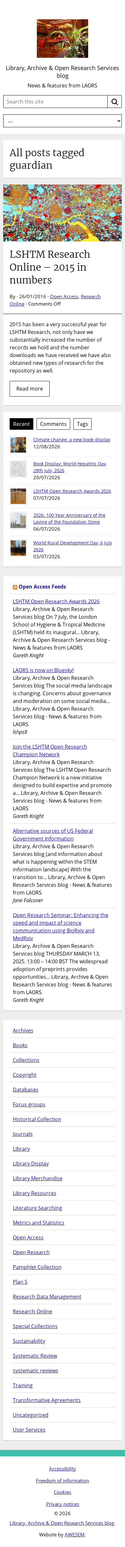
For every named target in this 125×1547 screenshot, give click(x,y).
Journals (23, 1134)
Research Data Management (47, 1296)
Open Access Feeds (42, 586)
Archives (23, 1030)
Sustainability (29, 1341)
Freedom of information (62, 1480)
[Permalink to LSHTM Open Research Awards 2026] (18, 496)
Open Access (64, 296)
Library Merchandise (38, 1178)
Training (23, 1385)
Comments (53, 423)
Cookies (62, 1492)
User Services (29, 1429)
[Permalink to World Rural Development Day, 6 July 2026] (18, 548)
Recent (21, 423)
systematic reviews (35, 1370)
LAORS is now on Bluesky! (43, 670)
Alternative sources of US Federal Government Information (53, 834)
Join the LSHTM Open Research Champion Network (50, 750)
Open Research (31, 1252)
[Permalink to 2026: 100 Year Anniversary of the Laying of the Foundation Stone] (18, 520)
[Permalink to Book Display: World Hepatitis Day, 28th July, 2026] (18, 469)
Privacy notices (62, 1504)
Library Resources (34, 1193)
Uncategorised (30, 1414)
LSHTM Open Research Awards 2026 (72, 491)
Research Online (32, 1311)
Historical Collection (37, 1119)
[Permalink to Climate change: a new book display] (18, 445)
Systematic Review (35, 1355)
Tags (82, 423)
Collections (26, 1060)
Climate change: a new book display (71, 439)
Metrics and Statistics (38, 1222)
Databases (25, 1089)
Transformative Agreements (47, 1400)
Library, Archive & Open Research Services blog (62, 71)
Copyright (25, 1074)
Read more (29, 388)
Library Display (31, 1163)
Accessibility (62, 1468)
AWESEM (75, 1534)
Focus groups (29, 1104)
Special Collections (35, 1326)
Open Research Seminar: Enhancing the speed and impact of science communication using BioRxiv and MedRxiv (60, 927)
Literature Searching (37, 1207)
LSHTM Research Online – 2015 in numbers (50, 267)
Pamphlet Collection (37, 1267)
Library (21, 1148)
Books (20, 1045)
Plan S (20, 1281)
